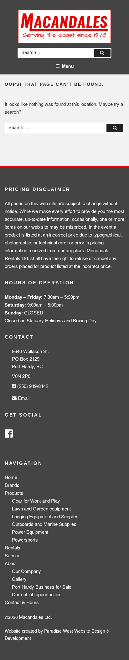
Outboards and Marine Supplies (44, 524)
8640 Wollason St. (30, 351)
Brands (12, 485)
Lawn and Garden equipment (41, 508)
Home (11, 477)
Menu (68, 66)
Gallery (19, 578)
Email (23, 398)
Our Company (26, 571)
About (11, 563)
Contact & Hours (22, 602)
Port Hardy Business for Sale (41, 586)
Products (14, 492)
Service (12, 555)
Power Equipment (30, 531)
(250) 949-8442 (32, 386)
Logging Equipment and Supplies (45, 516)
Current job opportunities (37, 594)
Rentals (12, 547)
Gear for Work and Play (36, 500)
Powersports (25, 539)
